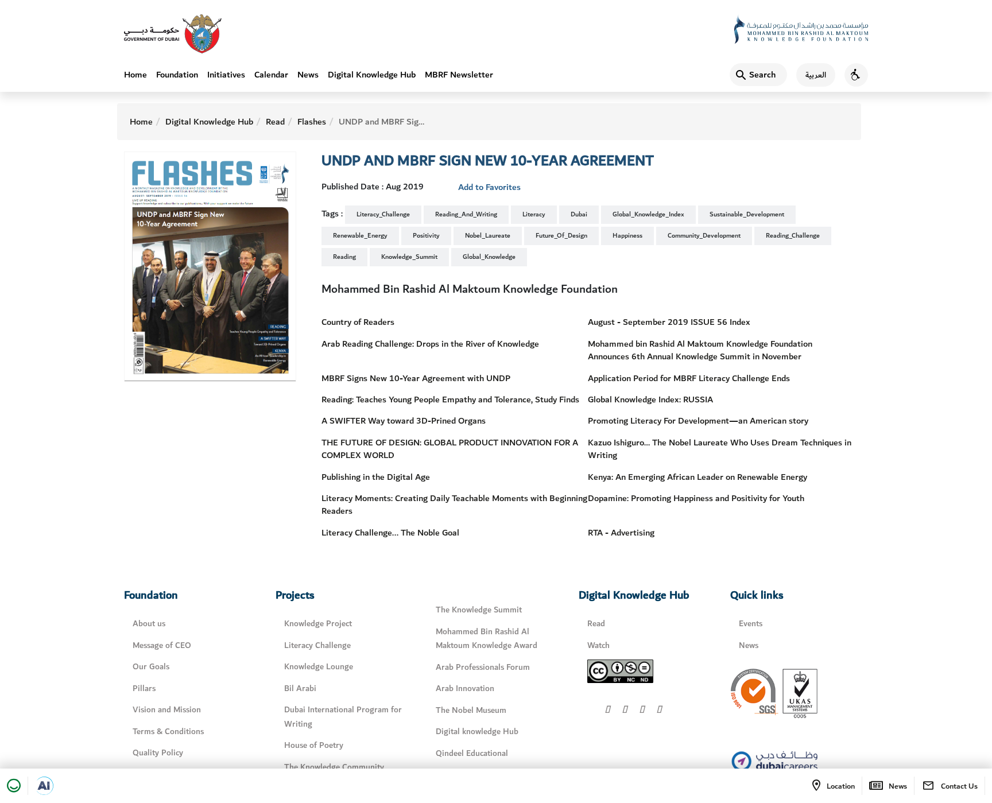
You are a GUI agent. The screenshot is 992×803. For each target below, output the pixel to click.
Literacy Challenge (317, 645)
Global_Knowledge (489, 256)
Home (135, 74)
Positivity (426, 235)
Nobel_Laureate (487, 235)
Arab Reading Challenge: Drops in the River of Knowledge (430, 343)
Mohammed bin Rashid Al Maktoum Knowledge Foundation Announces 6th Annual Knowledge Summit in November (700, 350)
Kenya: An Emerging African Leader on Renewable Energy (697, 477)
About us (149, 623)
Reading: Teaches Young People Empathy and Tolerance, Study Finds (450, 399)
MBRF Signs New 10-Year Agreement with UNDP (415, 378)
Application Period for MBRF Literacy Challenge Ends (689, 378)
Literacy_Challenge (383, 214)
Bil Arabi (300, 688)
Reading (344, 256)
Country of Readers (357, 322)
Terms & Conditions (168, 731)
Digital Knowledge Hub (372, 74)
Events (750, 623)
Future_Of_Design (561, 235)
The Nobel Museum (471, 710)
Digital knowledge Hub (477, 731)
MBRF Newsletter (459, 74)
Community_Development (704, 235)
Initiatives (226, 74)
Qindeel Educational (472, 753)
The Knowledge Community (334, 767)
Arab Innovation (465, 688)
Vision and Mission (167, 710)
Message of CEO (162, 645)
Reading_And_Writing (466, 214)
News (308, 74)
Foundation (177, 74)
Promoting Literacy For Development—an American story (698, 420)
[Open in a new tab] (44, 786)
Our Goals (151, 667)
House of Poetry (313, 745)
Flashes (311, 121)
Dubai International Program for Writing (343, 717)
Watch (598, 645)
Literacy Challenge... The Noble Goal (390, 532)
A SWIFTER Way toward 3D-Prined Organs (403, 420)
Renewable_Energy (360, 235)
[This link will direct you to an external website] (173, 34)
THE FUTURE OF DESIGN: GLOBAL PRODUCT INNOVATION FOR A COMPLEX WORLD (449, 449)
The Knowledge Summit (479, 610)
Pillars (144, 688)
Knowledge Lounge (318, 667)
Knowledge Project (318, 623)
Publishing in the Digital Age (375, 477)
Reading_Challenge (793, 235)
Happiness (627, 235)
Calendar (271, 74)
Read (275, 121)
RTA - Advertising (621, 532)
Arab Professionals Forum (483, 667)
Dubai (579, 214)
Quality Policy (158, 753)
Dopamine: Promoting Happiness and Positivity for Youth (696, 498)
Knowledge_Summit (409, 256)
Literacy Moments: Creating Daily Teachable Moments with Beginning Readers (454, 504)
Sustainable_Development (747, 214)
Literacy (533, 214)
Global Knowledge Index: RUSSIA (650, 399)
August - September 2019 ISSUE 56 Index (669, 322)
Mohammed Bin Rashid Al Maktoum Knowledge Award (486, 638)
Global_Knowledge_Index (648, 214)
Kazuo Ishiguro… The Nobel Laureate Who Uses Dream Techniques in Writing (719, 449)
